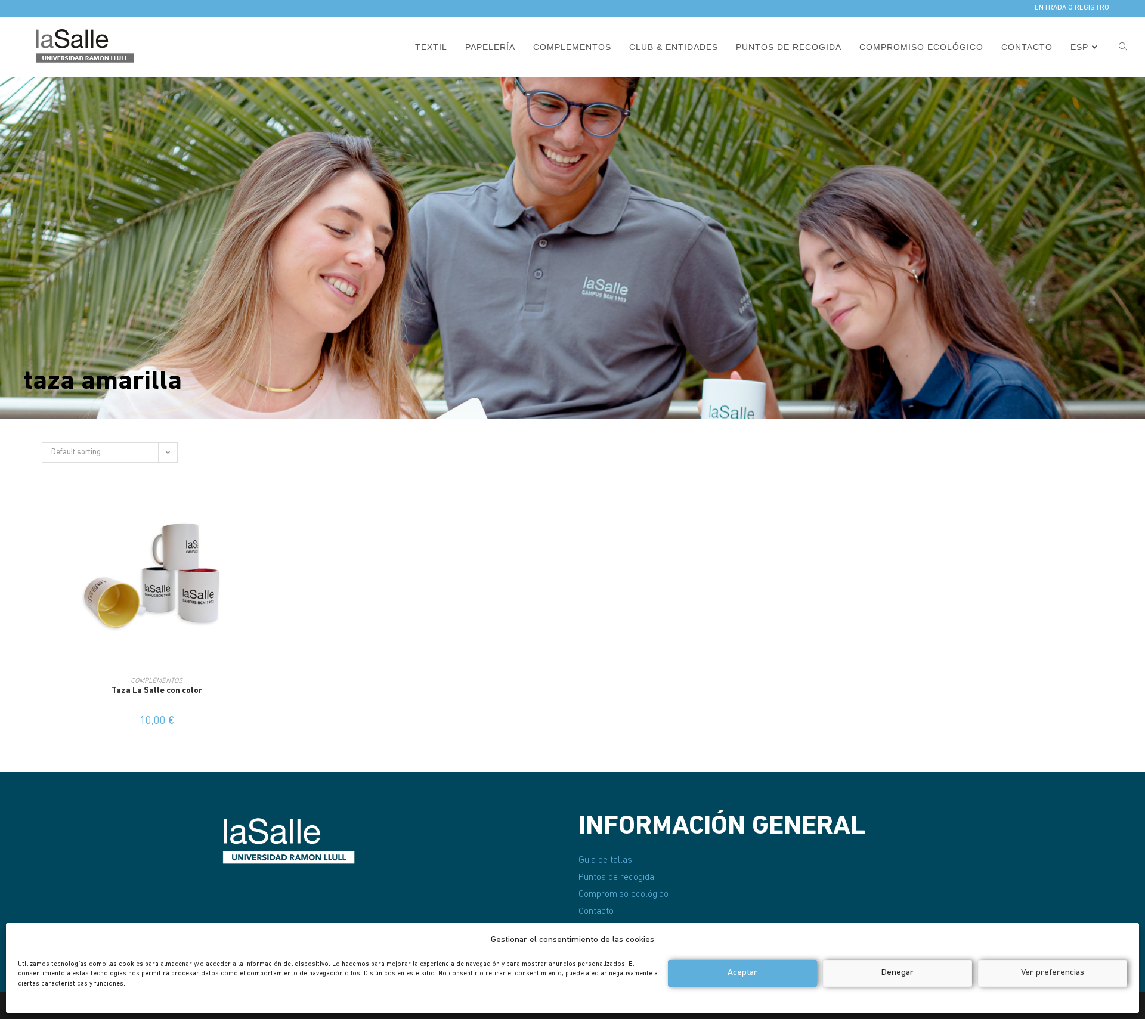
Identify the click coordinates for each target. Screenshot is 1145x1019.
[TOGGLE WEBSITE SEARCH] (1123, 47)
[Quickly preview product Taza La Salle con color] (274, 507)
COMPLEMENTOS (156, 681)
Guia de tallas (605, 860)
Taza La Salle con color (157, 690)
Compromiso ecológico (623, 894)
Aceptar (742, 972)
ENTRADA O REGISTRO (1072, 7)
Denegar (897, 972)
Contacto (596, 911)
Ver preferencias (1052, 972)
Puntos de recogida (616, 877)
